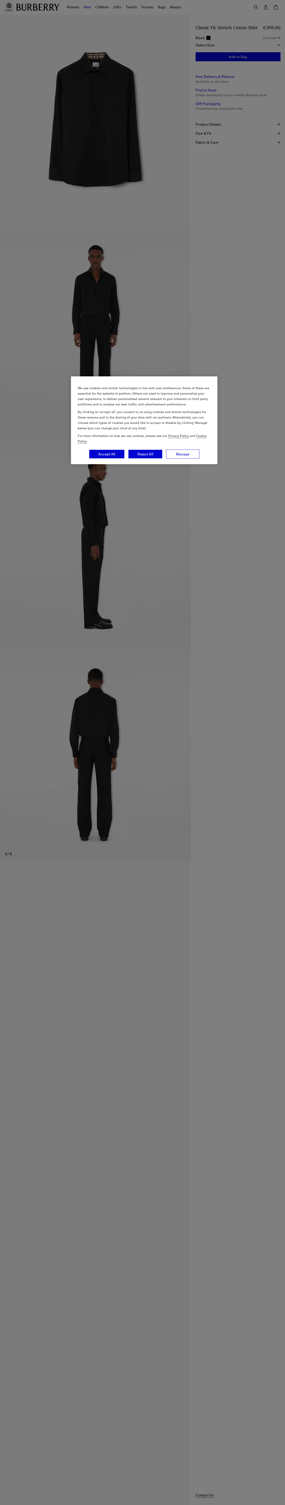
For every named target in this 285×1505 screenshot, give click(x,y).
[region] (144, 420)
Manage (182, 454)
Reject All (145, 454)
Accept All (106, 454)
